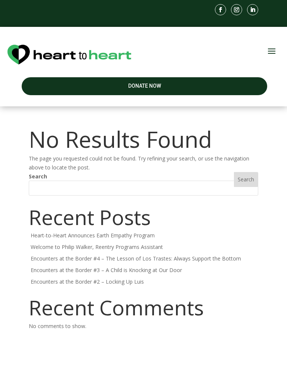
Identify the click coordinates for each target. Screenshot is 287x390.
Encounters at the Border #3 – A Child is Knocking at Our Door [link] (106, 270)
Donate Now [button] (144, 86)
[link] (220, 9)
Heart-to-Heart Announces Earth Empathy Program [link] (93, 235)
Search (38, 176)
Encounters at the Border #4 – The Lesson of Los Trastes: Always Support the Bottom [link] (136, 258)
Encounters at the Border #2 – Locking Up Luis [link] (87, 281)
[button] (272, 50)
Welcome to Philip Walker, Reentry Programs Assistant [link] (97, 246)
